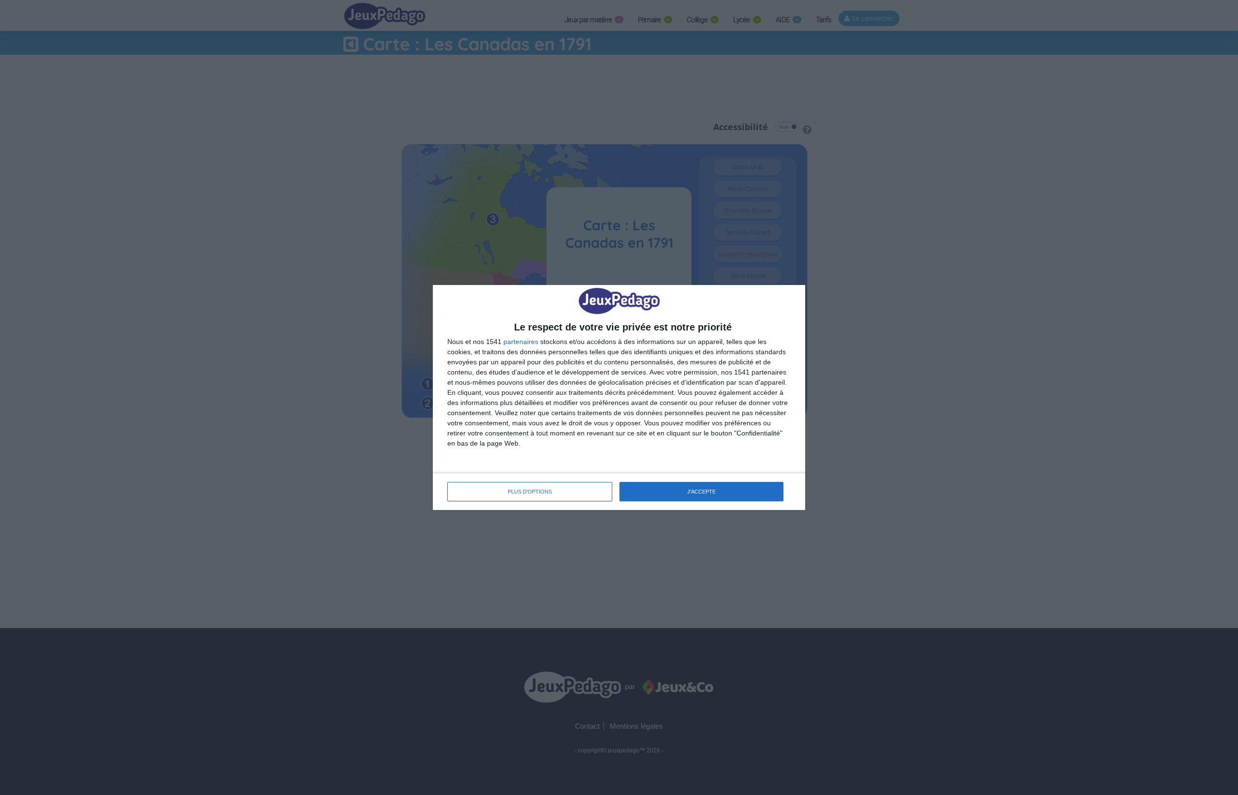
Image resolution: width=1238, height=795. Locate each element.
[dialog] (619, 397)
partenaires (520, 341)
